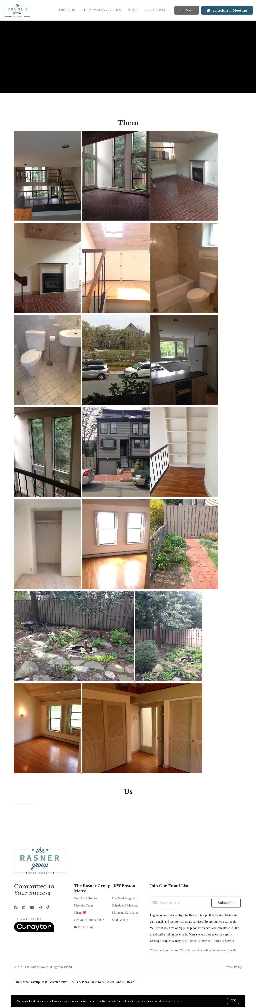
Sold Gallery (120, 919)
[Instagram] (40, 907)
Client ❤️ (80, 912)
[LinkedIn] (23, 907)
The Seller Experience (148, 10)
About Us (66, 10)
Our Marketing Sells (125, 898)
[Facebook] (16, 907)
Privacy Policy (233, 967)
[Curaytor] (34, 930)
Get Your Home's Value (89, 919)
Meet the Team (83, 905)
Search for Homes (85, 898)
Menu (189, 10)
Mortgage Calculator (125, 912)
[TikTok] (47, 907)
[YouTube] (32, 907)
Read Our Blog (83, 927)
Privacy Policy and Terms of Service (211, 940)
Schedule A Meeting (125, 905)
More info (176, 1000)
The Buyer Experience (101, 10)
